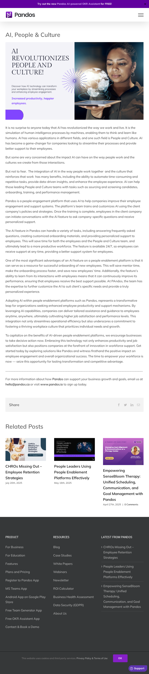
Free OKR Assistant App (22, 618)
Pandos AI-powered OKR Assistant (78, 3)
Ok (120, 658)
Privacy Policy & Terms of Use (92, 658)
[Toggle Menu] (141, 15)
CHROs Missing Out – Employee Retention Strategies (23, 472)
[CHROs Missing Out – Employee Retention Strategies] (25, 440)
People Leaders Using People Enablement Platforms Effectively (72, 472)
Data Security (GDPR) (68, 605)
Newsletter (61, 580)
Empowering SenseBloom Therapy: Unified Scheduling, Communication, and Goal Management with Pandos (122, 596)
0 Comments (131, 504)
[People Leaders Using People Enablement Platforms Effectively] (74, 440)
